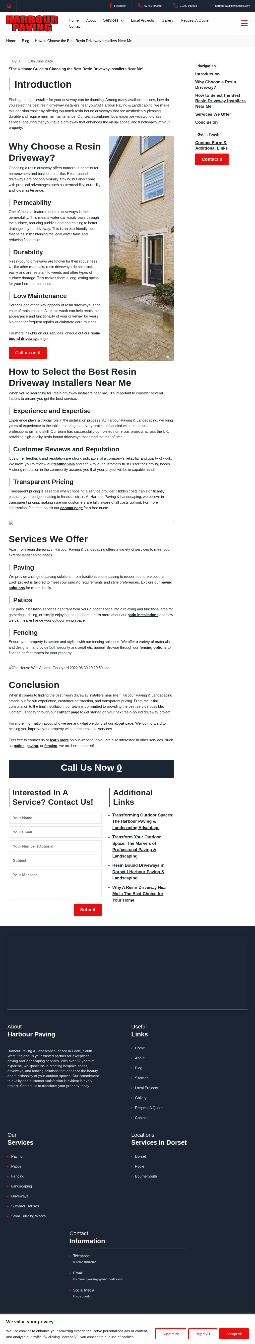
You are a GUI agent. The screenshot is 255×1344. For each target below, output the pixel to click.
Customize (170, 1334)
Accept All (234, 1334)
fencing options (153, 647)
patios (19, 746)
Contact (75, 26)
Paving (16, 1156)
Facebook (119, 5)
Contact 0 (212, 159)
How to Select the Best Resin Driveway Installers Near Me (220, 101)
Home (74, 20)
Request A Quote (194, 20)
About (91, 20)
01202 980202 (188, 5)
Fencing (17, 1176)
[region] (127, 1329)
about (119, 723)
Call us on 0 (27, 352)
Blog (25, 41)
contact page (71, 508)
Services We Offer (213, 114)
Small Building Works (28, 1216)
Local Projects (142, 20)
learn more (59, 740)
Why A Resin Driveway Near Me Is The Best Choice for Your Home (139, 894)
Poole (139, 1166)
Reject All (202, 1334)
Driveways (20, 1196)
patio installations (143, 615)
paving (32, 746)
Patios (16, 1166)
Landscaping (21, 1186)
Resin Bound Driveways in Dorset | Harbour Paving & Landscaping (138, 871)
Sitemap (141, 1078)
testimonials (64, 464)
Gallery (167, 20)
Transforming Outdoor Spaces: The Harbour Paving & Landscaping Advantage (143, 821)
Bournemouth (146, 1176)
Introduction (207, 74)
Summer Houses (25, 1206)
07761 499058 (153, 5)
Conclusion (206, 122)
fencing (50, 746)
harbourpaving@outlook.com (232, 5)
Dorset (140, 1156)
